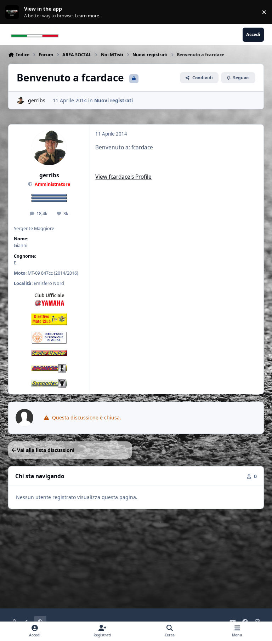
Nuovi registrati (113, 100)
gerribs (36, 100)
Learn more (13, 12)
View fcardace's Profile (123, 177)
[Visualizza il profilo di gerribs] (20, 100)
